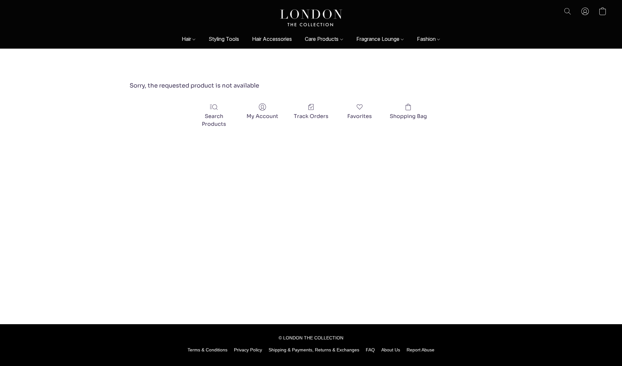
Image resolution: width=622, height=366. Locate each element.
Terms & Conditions (207, 349)
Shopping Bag (408, 116)
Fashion (427, 39)
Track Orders (311, 116)
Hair (187, 39)
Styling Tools (224, 39)
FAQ (370, 349)
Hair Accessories (272, 39)
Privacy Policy (248, 349)
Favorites (359, 116)
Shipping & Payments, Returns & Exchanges (314, 349)
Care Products (322, 39)
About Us (390, 349)
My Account (262, 116)
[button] (311, 18)
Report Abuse (420, 349)
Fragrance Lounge (378, 39)
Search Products (214, 120)
